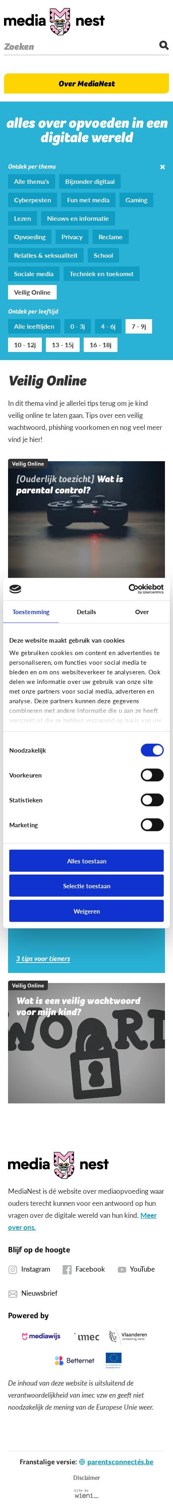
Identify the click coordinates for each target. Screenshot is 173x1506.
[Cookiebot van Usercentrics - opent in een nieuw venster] (128, 589)
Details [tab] (87, 611)
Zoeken (19, 46)
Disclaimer (86, 1477)
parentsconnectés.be (120, 1461)
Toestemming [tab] (30, 611)
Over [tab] (142, 611)
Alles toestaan (86, 860)
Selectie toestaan (86, 885)
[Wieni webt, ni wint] (86, 1493)
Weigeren (87, 910)
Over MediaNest (86, 83)
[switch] (152, 774)
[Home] (54, 21)
